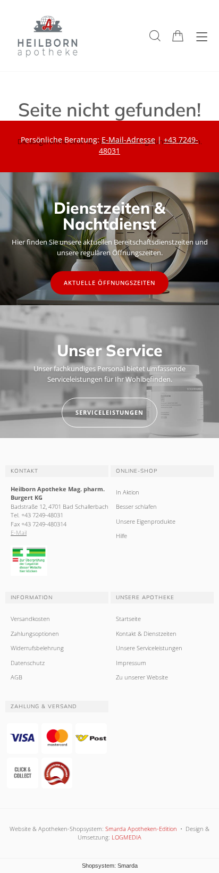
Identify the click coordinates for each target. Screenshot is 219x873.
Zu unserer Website (142, 677)
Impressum (131, 663)
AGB (16, 677)
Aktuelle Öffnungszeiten (109, 283)
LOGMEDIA (126, 837)
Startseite (128, 619)
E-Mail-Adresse (128, 140)
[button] (155, 36)
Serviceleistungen (109, 412)
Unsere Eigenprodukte (145, 521)
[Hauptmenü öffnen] (201, 37)
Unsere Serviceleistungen (149, 648)
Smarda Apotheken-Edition (141, 829)
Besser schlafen (136, 506)
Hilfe (121, 536)
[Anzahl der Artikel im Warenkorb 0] (177, 36)
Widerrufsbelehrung (37, 648)
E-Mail (19, 532)
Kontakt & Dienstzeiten (146, 633)
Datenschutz (28, 663)
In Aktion (127, 492)
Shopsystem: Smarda (110, 865)
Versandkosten (30, 619)
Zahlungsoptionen (35, 633)
